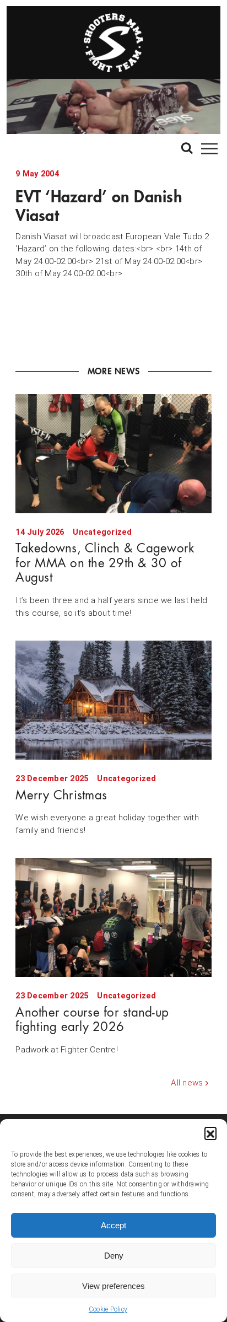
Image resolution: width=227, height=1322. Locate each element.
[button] (210, 1132)
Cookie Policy (108, 1309)
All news (187, 1083)
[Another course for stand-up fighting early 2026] (113, 917)
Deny (113, 1255)
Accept (113, 1225)
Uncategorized (102, 532)
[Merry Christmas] (113, 700)
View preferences (113, 1286)
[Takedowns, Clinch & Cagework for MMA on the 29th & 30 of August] (113, 453)
